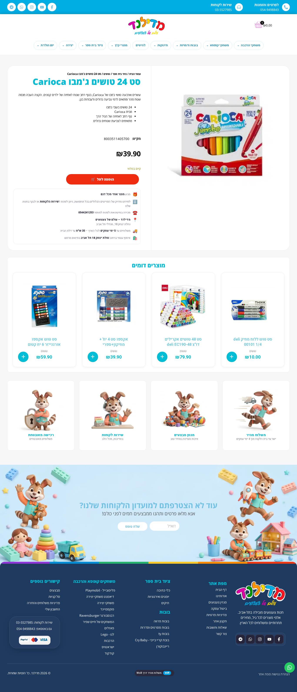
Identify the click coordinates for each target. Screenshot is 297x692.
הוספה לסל (105, 179)
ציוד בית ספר (120, 74)
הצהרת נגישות (281, 674)
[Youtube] (42, 7)
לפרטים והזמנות (266, 4)
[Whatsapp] (21, 7)
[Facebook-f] (52, 7)
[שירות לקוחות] (239, 7)
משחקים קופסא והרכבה (94, 581)
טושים (106, 74)
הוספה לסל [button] (232, 357)
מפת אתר (264, 674)
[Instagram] (31, 7)
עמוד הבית (135, 74)
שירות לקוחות (221, 4)
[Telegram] (11, 7)
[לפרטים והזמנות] (286, 7)
